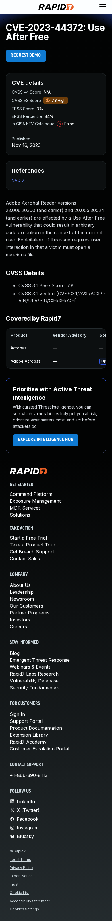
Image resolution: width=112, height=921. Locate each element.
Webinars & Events (30, 667)
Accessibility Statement (30, 901)
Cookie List (19, 892)
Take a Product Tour (32, 545)
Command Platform (31, 494)
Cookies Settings (24, 909)
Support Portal (26, 721)
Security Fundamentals (35, 688)
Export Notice (21, 876)
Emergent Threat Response (40, 660)
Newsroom (22, 599)
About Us (20, 585)
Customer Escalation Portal (39, 749)
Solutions (20, 515)
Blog (15, 653)
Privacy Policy (21, 867)
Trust (14, 884)
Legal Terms (20, 859)
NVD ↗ (18, 180)
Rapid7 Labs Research (34, 674)
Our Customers (26, 606)
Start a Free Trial (28, 538)
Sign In (17, 714)
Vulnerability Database (34, 681)
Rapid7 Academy (28, 742)
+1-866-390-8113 (28, 775)
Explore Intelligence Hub (46, 440)
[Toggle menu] (102, 7)
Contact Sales (25, 558)
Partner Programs (29, 613)
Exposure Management (35, 501)
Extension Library (29, 735)
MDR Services (25, 508)
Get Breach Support (32, 552)
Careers (18, 626)
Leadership (22, 592)
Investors (20, 620)
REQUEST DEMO (26, 55)
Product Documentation (36, 728)
